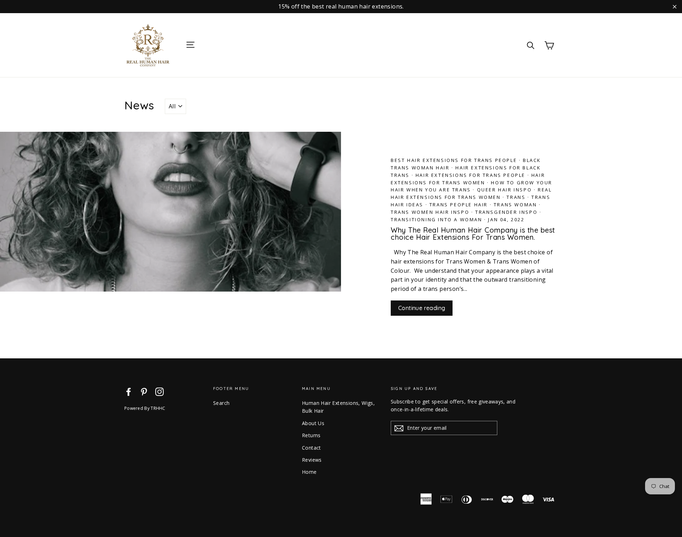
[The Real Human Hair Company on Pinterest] (144, 391)
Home (309, 471)
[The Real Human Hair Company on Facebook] (128, 391)
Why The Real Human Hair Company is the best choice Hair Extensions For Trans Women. (473, 234)
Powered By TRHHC (145, 408)
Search (221, 403)
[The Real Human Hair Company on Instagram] (159, 391)
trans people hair (458, 204)
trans (516, 197)
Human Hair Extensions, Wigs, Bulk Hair (338, 407)
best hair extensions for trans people (454, 160)
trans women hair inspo (430, 212)
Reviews (312, 459)
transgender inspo (506, 212)
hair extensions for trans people (470, 175)
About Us (313, 423)
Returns (311, 435)
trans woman (515, 204)
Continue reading (421, 307)
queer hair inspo (504, 189)
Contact (311, 447)
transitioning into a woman (436, 219)
